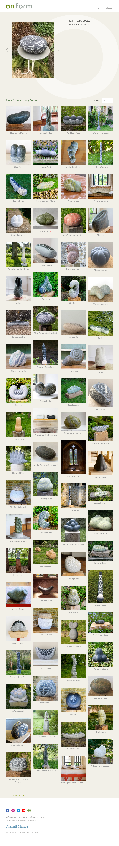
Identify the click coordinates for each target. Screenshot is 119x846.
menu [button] (96, 8)
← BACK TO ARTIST (16, 795)
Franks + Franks (13, 832)
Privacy (22, 832)
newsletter (107, 8)
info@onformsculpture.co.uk (26, 820)
